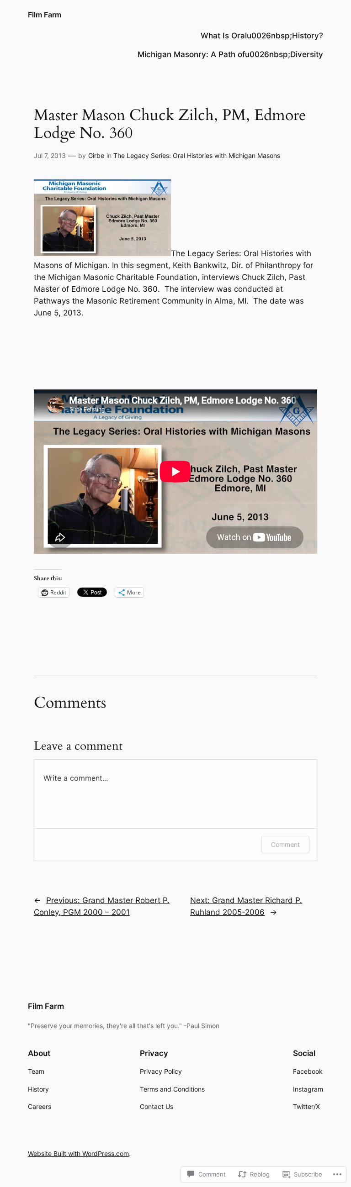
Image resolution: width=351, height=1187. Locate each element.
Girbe (96, 155)
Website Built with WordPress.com (78, 1153)
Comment (285, 844)
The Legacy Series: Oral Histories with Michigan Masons (196, 155)
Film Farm (44, 14)
